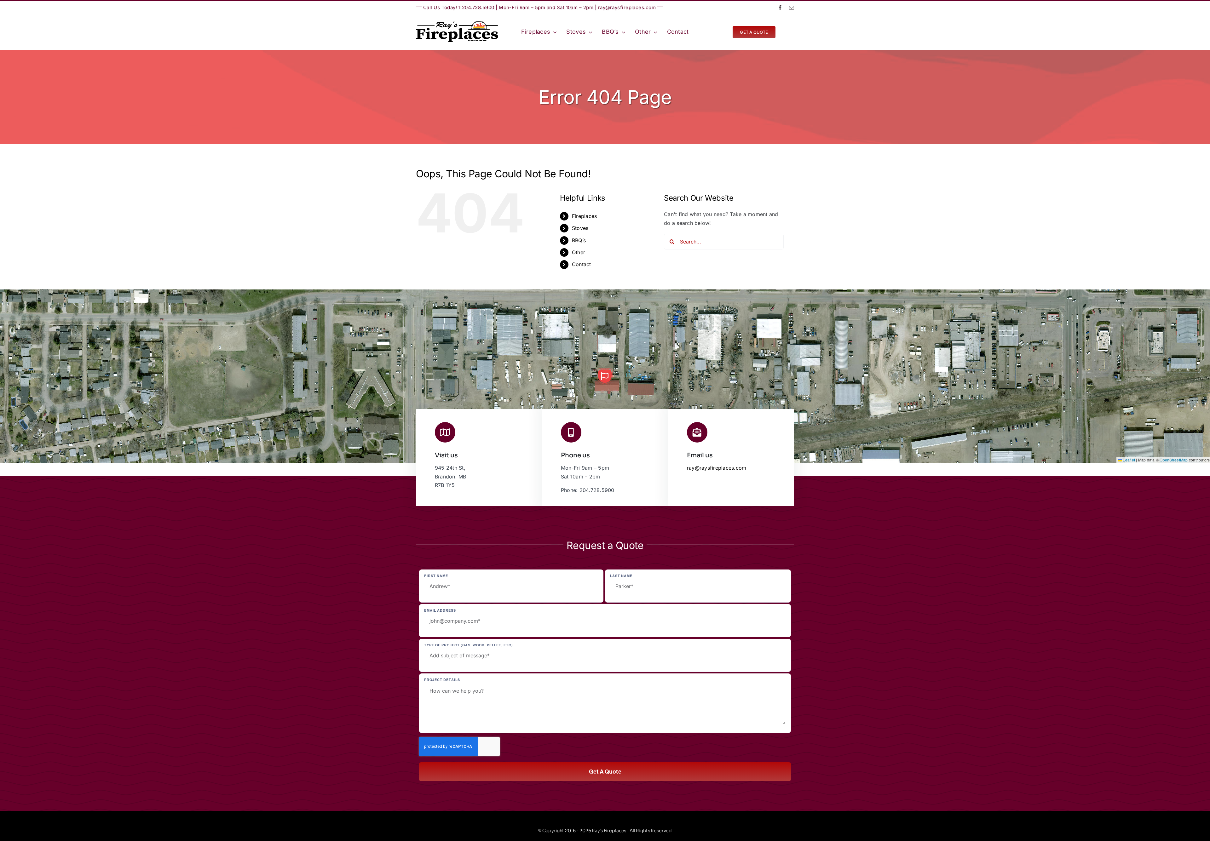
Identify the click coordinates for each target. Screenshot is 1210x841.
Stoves (580, 228)
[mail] (791, 7)
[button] (604, 376)
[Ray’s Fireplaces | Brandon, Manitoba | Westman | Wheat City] (457, 23)
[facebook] (780, 7)
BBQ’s (579, 240)
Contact (581, 264)
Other (578, 252)
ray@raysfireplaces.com (627, 7)
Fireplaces (584, 216)
